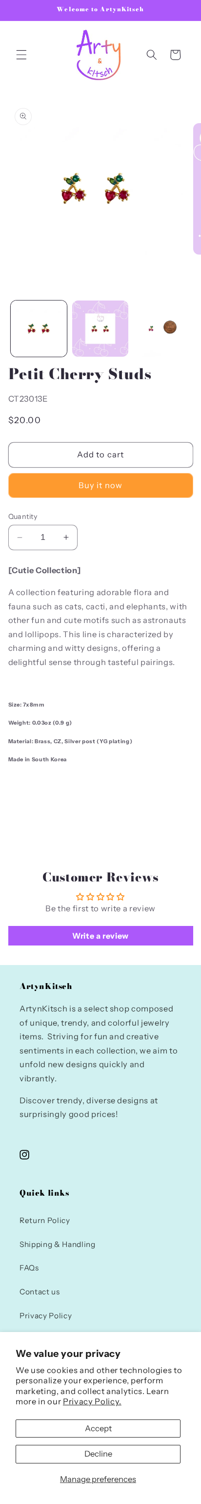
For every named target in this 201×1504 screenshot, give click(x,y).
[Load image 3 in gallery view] (162, 329)
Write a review (100, 936)
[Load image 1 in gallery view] (39, 329)
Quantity (23, 516)
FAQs (29, 1267)
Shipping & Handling (58, 1244)
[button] (21, 54)
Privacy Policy (46, 1315)
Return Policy (45, 1220)
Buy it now (100, 485)
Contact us (40, 1291)
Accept (98, 1428)
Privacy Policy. (92, 1401)
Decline (98, 1454)
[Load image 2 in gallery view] (100, 329)
